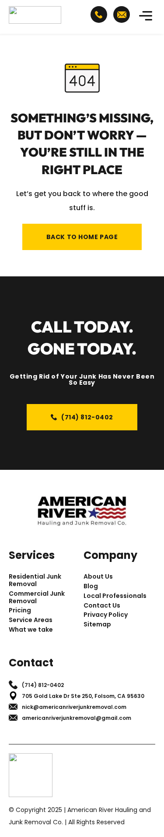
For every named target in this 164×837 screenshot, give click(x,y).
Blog (91, 586)
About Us (98, 576)
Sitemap (97, 624)
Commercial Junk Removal (37, 597)
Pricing (20, 610)
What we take (31, 629)
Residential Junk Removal (35, 580)
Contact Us (102, 605)
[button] (145, 17)
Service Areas (30, 620)
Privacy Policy (106, 615)
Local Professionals (115, 596)
